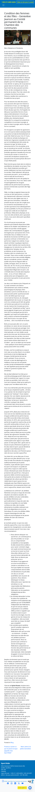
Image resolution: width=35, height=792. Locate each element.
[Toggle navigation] (3, 5)
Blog (12, 742)
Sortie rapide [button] (21, 787)
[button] (25, 2)
